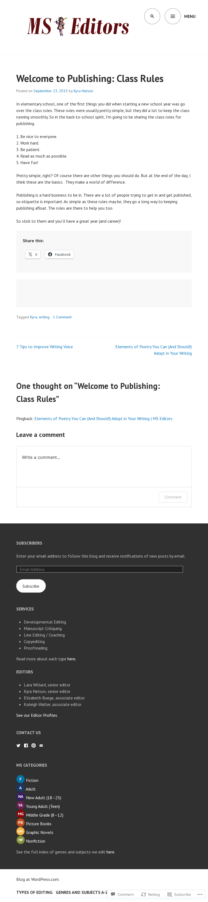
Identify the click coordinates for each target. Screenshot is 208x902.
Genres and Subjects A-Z (82, 892)
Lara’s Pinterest (33, 745)
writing (44, 317)
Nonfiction (35, 841)
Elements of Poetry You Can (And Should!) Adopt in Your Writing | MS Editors (103, 418)
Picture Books (38, 823)
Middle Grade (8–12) (44, 815)
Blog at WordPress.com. (38, 879)
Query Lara (41, 745)
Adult (31, 789)
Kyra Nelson (83, 90)
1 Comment (62, 317)
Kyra (33, 317)
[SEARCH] (152, 16)
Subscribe (30, 586)
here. (71, 658)
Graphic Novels (39, 832)
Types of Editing (34, 892)
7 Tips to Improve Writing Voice (44, 346)
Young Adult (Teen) (43, 806)
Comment (172, 497)
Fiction (32, 780)
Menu (190, 16)
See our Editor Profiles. (37, 715)
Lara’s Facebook (26, 745)
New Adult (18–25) (43, 797)
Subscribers (29, 543)
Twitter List (18, 745)
